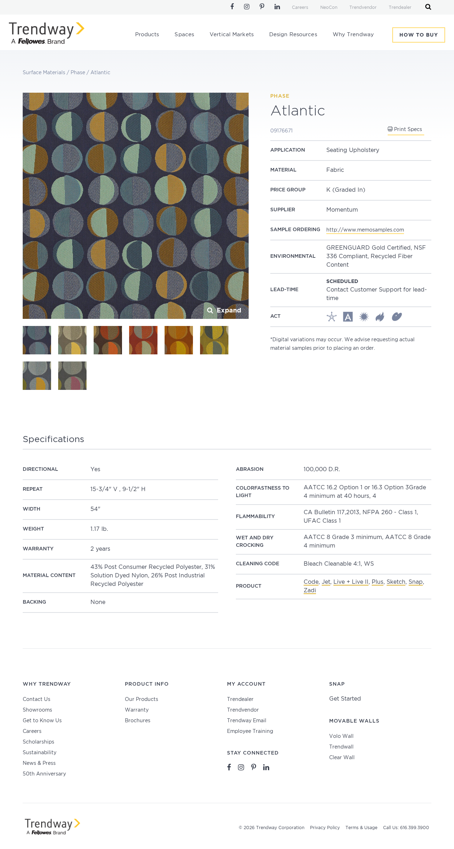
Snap (416, 582)
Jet (326, 582)
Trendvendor (363, 8)
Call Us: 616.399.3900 (406, 828)
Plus (377, 582)
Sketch (396, 582)
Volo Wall (341, 736)
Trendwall (341, 747)
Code (311, 582)
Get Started (345, 699)
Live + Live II (351, 582)
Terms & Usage (361, 828)
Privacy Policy (325, 828)
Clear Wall (342, 758)
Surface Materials (44, 73)
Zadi (310, 590)
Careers (300, 8)
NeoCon (328, 8)
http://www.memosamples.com (365, 230)
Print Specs (407, 129)
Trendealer (400, 8)
